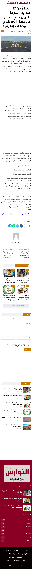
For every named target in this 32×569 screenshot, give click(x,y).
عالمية (29, 540)
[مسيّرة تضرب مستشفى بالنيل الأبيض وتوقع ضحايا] (27, 419)
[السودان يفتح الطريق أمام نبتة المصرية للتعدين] (27, 427)
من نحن (9, 560)
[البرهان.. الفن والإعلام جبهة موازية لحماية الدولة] (23, 273)
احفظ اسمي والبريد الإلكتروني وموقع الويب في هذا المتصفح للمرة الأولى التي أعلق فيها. (17, 345)
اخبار (2, 30)
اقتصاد (29, 523)
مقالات (29, 530)
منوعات (28, 533)
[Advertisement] (16, 91)
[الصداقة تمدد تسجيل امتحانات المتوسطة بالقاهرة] (23, 289)
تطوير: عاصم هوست (7, 565)
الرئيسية (23, 551)
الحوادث (28, 526)
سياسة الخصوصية (19, 560)
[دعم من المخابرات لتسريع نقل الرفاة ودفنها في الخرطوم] (9, 273)
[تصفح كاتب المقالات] (16, 236)
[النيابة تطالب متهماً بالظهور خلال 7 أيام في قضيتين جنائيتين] (9, 289)
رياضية (29, 537)
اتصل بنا (11, 557)
